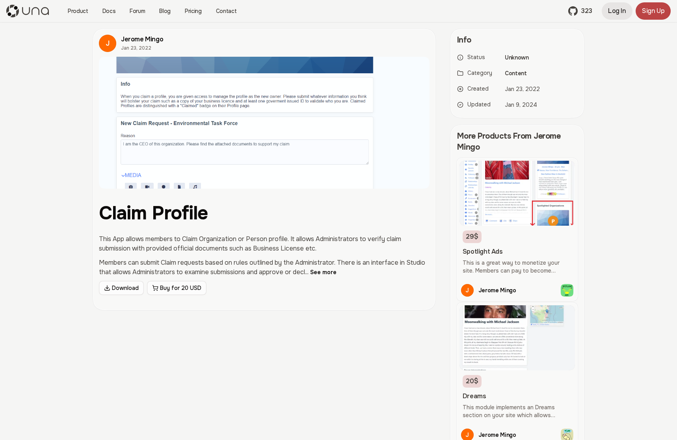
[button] (580, 11)
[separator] (443, 231)
